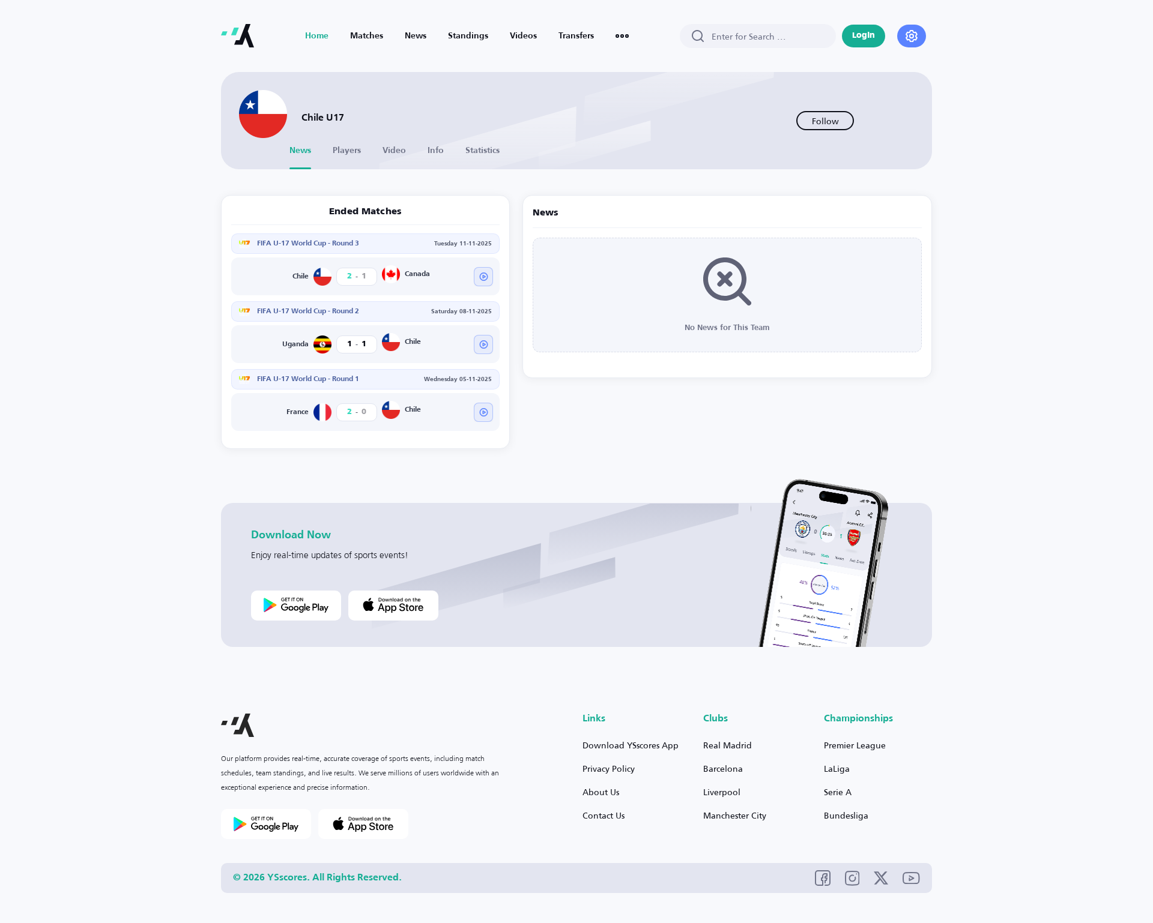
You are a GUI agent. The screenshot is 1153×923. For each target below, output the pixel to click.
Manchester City (734, 815)
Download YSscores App (631, 745)
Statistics (482, 150)
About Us (601, 792)
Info (436, 150)
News (415, 36)
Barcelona (723, 768)
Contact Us (604, 815)
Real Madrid (727, 745)
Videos (523, 36)
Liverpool (721, 792)
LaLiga (837, 768)
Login (863, 36)
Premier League (855, 745)
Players (347, 150)
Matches (366, 36)
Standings (468, 36)
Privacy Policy (609, 768)
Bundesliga (846, 815)
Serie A (838, 792)
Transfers (576, 36)
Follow (825, 121)
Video (394, 150)
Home (316, 36)
